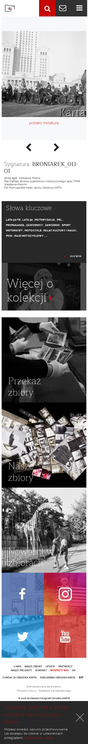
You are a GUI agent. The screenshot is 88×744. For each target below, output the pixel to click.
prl (59, 219)
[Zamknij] (80, 717)
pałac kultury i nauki (59, 230)
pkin (9, 235)
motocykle (33, 230)
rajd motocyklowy (29, 235)
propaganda (15, 225)
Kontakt (41, 670)
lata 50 (27, 219)
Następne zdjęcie (56, 147)
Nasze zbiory (33, 666)
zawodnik (52, 225)
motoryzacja (45, 219)
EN (73, 670)
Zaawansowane (47, 8)
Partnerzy (65, 666)
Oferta (50, 666)
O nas (17, 666)
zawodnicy (34, 225)
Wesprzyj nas (59, 670)
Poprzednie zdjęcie (28, 147)
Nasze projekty (21, 670)
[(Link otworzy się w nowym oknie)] (23, 594)
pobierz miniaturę (44, 123)
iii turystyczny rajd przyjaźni (46, 313)
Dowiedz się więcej (39, 738)
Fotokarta (10, 8)
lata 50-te (13, 219)
